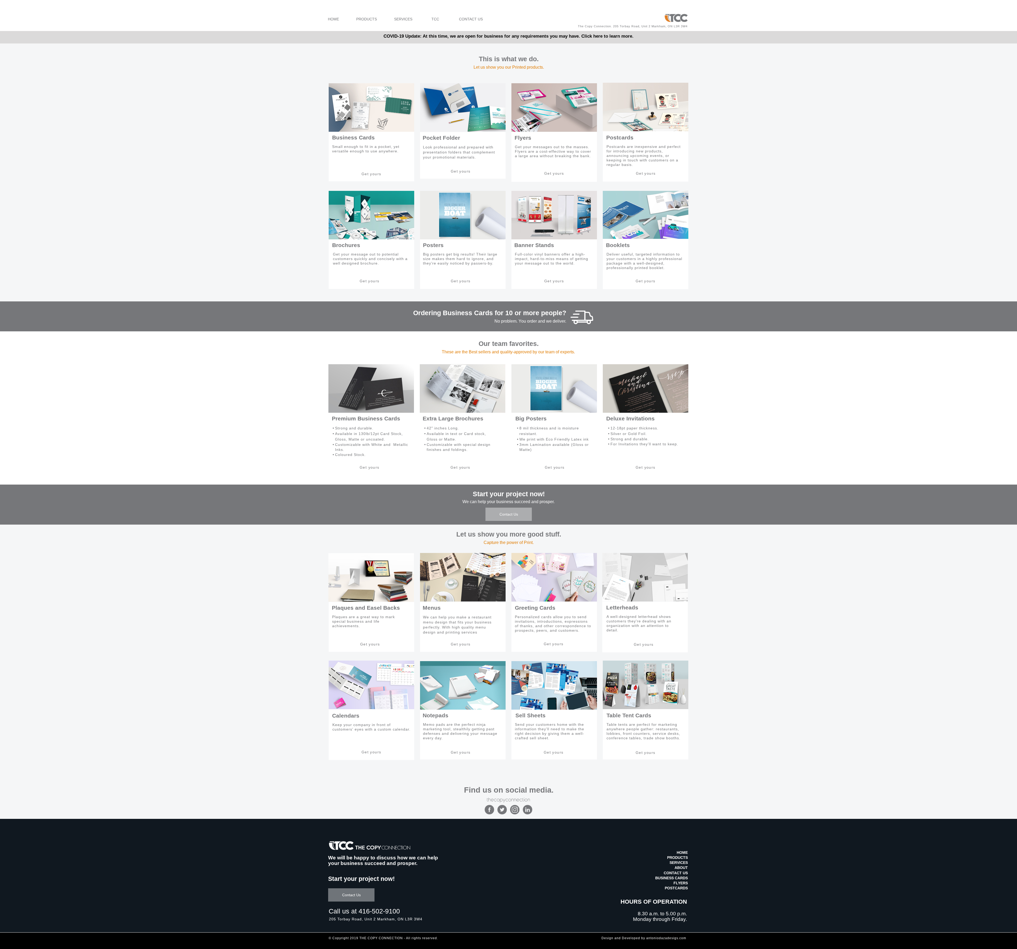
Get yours (371, 174)
